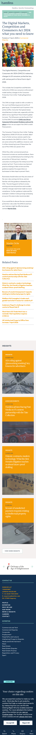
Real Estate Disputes (9, 648)
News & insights (14, 12)
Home (5, 12)
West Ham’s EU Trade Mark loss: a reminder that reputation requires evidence (14, 313)
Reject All (26, 723)
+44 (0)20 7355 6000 (11, 594)
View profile (11, 253)
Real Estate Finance (9, 651)
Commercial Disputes (10, 630)
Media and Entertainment (11, 641)
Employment (6, 634)
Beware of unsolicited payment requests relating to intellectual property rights (17, 293)
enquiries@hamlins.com (12, 596)
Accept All (10, 723)
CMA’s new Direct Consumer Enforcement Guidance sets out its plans (17, 122)
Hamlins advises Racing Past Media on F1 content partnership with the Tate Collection (17, 276)
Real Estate (6, 646)
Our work (6, 609)
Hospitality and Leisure (10, 637)
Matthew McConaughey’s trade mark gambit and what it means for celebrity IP (17, 299)
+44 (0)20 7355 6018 (13, 249)
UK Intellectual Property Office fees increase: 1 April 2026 (15, 321)
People (5, 603)
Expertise (6, 605)
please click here (25, 716)
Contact (6, 616)
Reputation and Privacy (10, 653)
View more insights (12, 551)
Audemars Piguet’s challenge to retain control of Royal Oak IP (16, 306)
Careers (5, 614)
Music (4, 644)
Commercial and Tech (10, 627)
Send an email (11, 251)
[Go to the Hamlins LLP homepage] (18, 3)
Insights (24, 12)
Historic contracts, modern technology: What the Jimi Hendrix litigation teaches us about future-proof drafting (17, 285)
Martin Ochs (12, 208)
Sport (4, 655)
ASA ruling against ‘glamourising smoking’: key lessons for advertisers (18, 269)
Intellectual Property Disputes (13, 639)
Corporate (6, 632)
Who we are (7, 607)
